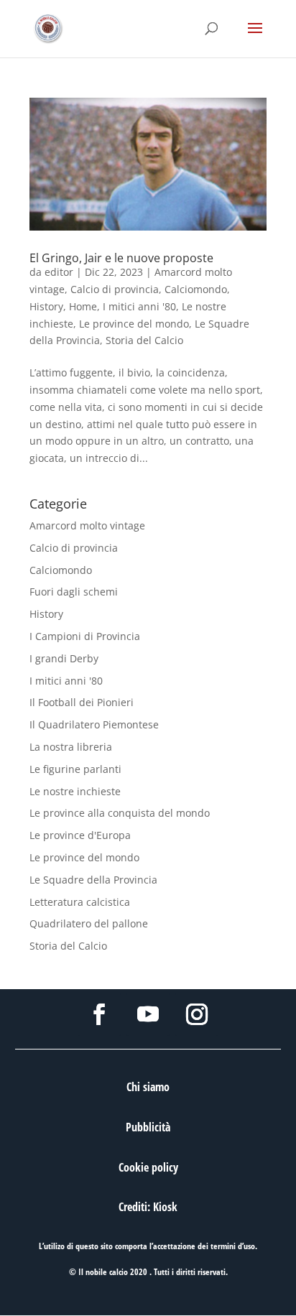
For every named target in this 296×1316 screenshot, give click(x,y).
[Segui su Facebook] (99, 1014)
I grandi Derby (63, 658)
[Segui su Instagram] (196, 1014)
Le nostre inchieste (75, 791)
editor (59, 272)
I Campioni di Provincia (84, 636)
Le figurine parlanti (75, 769)
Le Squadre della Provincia (93, 879)
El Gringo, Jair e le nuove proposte (121, 258)
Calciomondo (196, 289)
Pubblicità (148, 1127)
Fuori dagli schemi (73, 591)
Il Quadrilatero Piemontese (94, 724)
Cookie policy (148, 1167)
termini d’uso (233, 1246)
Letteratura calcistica (79, 902)
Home (83, 306)
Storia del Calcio (144, 340)
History (46, 306)
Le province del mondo (134, 323)
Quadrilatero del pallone (88, 923)
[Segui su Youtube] (148, 1014)
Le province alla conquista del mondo (119, 813)
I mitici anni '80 (139, 306)
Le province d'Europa (80, 835)
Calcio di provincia (114, 289)
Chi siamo (148, 1087)
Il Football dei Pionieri (81, 702)
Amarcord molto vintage (87, 525)
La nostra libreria (70, 747)
